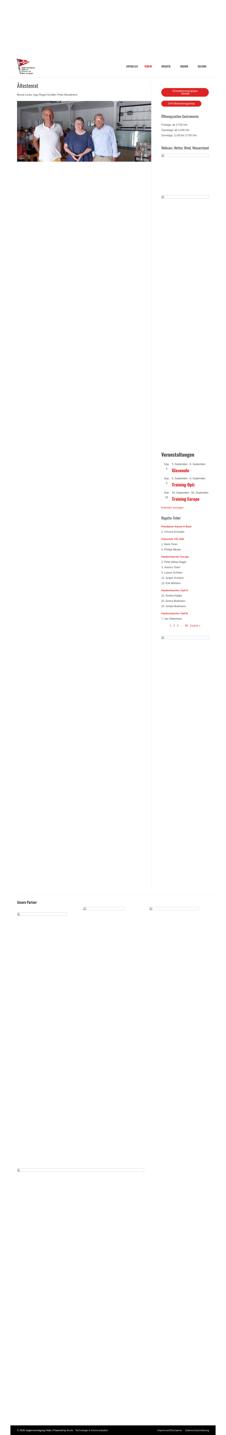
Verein (148, 66)
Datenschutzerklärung (197, 1430)
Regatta (166, 66)
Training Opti (183, 484)
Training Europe (185, 499)
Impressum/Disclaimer (169, 1430)
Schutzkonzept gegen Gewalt (185, 92)
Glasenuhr (180, 470)
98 (186, 625)
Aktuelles (132, 66)
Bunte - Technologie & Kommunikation (87, 1430)
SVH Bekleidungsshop (181, 103)
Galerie (202, 66)
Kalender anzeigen (172, 507)
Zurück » (195, 625)
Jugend (184, 66)
